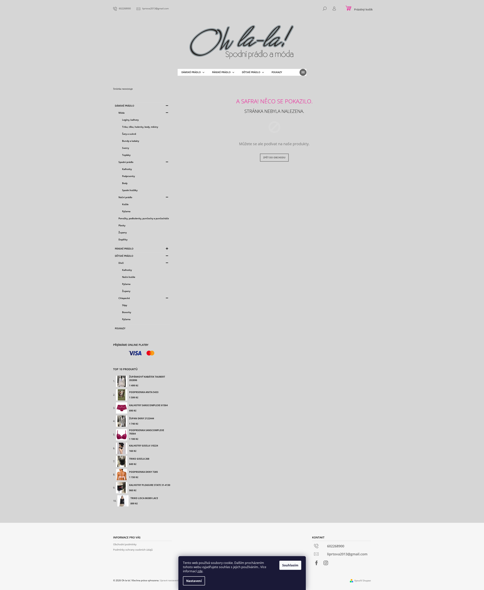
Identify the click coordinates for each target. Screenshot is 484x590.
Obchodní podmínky (125, 544)
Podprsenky (128, 176)
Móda (121, 112)
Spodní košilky (129, 190)
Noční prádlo (125, 197)
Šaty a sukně (129, 134)
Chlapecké (124, 298)
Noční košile (128, 277)
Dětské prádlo (124, 256)
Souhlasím (290, 565)
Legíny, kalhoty (130, 119)
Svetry (125, 148)
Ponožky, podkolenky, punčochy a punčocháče (143, 218)
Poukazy (120, 328)
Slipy (124, 305)
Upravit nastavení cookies (173, 580)
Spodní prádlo (125, 162)
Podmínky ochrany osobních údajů (133, 549)
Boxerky (126, 312)
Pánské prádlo (124, 248)
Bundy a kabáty (130, 141)
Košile (125, 204)
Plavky (121, 225)
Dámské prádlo (124, 105)
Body (124, 183)
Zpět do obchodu (274, 157)
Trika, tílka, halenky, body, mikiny (140, 126)
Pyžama (126, 211)
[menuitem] (193, 72)
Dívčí (121, 263)
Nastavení (194, 581)
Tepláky (126, 155)
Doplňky (122, 239)
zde (200, 571)
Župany (122, 232)
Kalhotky (127, 169)
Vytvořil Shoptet (362, 580)
